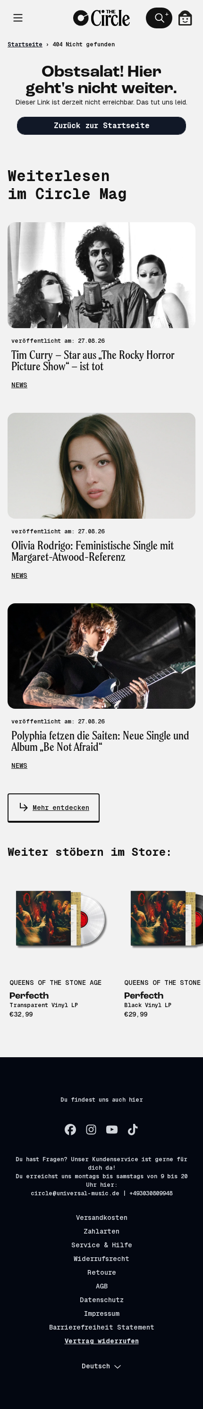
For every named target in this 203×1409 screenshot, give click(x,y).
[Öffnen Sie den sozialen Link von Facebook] (70, 1129)
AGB (102, 1286)
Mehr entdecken (61, 807)
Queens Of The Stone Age (55, 982)
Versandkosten (101, 1217)
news (19, 385)
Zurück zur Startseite (102, 125)
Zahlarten (101, 1231)
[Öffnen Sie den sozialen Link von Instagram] (91, 1129)
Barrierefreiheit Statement (101, 1327)
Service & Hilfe (101, 1245)
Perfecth (29, 996)
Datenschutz (102, 1300)
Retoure (101, 1272)
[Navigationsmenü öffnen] (18, 18)
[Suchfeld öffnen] (159, 18)
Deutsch (96, 1366)
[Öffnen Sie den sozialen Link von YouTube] (112, 1129)
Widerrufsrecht (101, 1258)
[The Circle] (101, 18)
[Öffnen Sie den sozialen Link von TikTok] (132, 1129)
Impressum (101, 1313)
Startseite (25, 44)
